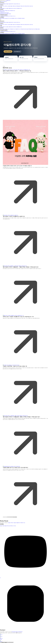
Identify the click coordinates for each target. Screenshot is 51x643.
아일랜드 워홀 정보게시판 (10, 8)
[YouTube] (25, 576)
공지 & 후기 (2, 2)
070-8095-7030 (20, 631)
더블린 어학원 (12, 6)
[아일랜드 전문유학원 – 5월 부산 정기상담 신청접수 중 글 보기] (11, 365)
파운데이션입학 (6, 12)
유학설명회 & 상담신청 (3, 14)
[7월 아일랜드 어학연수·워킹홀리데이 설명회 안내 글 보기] (10, 215)
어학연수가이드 (2, 6)
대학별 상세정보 (8, 13)
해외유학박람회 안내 (17, 51)
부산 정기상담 (10, 31)
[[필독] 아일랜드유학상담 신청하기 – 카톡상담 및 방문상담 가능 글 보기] (16, 69)
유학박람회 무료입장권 (21, 18)
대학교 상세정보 (2, 10)
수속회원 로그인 (8, 0)
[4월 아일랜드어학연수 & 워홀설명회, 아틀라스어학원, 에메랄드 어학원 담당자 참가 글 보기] (15, 415)
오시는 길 (13, 31)
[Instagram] (25, 628)
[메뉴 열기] (0, 20)
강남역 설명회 (6, 31)
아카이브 (14, 525)
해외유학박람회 (2, 18)
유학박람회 (2, 17)
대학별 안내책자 (7, 10)
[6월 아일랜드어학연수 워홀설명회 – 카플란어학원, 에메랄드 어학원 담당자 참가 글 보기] (15, 265)
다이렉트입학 (2, 12)
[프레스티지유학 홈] (3, 1)
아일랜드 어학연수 (10, 522)
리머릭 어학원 (25, 6)
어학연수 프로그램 (7, 6)
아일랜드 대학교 (6, 525)
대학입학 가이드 (22, 522)
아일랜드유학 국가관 (8, 18)
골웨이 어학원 (20, 6)
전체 (4, 66)
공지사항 (1, 3)
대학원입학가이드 (12, 10)
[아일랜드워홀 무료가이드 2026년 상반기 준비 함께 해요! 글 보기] (11, 466)
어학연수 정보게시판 (30, 6)
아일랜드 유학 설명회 (8, 51)
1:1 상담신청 (2, 31)
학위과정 (1, 9)
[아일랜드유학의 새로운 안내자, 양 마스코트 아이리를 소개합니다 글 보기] (25, 164)
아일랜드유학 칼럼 (5, 3)
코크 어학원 (16, 6)
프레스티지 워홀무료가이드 (18, 8)
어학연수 (1, 23)
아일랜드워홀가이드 (3, 8)
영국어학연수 (11, 525)
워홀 (1, 7)
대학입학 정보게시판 (3, 13)
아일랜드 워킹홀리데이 (16, 522)
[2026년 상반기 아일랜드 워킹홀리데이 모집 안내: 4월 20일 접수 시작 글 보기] (13, 315)
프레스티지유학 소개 (17, 3)
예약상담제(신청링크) (15, 631)
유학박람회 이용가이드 (14, 18)
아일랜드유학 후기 (11, 3)
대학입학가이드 (2, 11)
